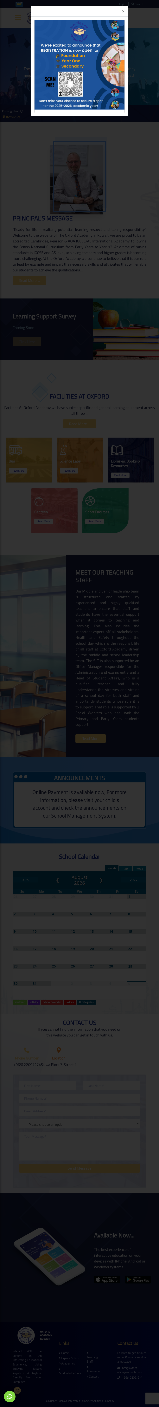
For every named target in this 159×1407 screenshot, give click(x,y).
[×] (10, 1396)
